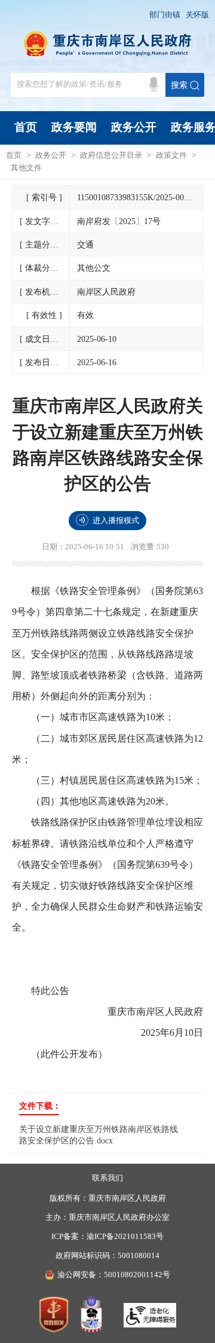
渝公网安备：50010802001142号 (113, 1275)
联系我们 (107, 1178)
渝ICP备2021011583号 (125, 1236)
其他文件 (26, 168)
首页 (25, 127)
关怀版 (197, 15)
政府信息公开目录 (111, 155)
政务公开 (133, 127)
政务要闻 (74, 127)
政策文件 (171, 155)
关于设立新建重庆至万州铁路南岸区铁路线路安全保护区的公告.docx (98, 1134)
